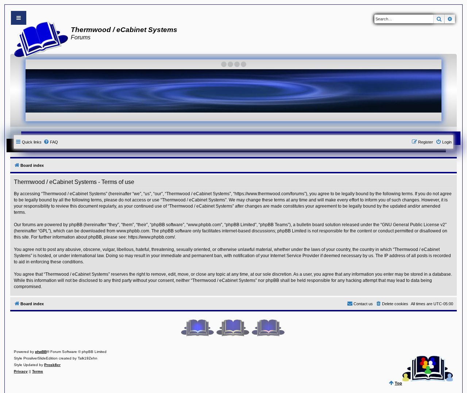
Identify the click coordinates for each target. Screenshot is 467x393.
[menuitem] (50, 142)
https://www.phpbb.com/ (151, 237)
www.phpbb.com (132, 230)
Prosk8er (52, 365)
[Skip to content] (18, 18)
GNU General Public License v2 (413, 224)
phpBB (41, 352)
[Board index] (39, 38)
